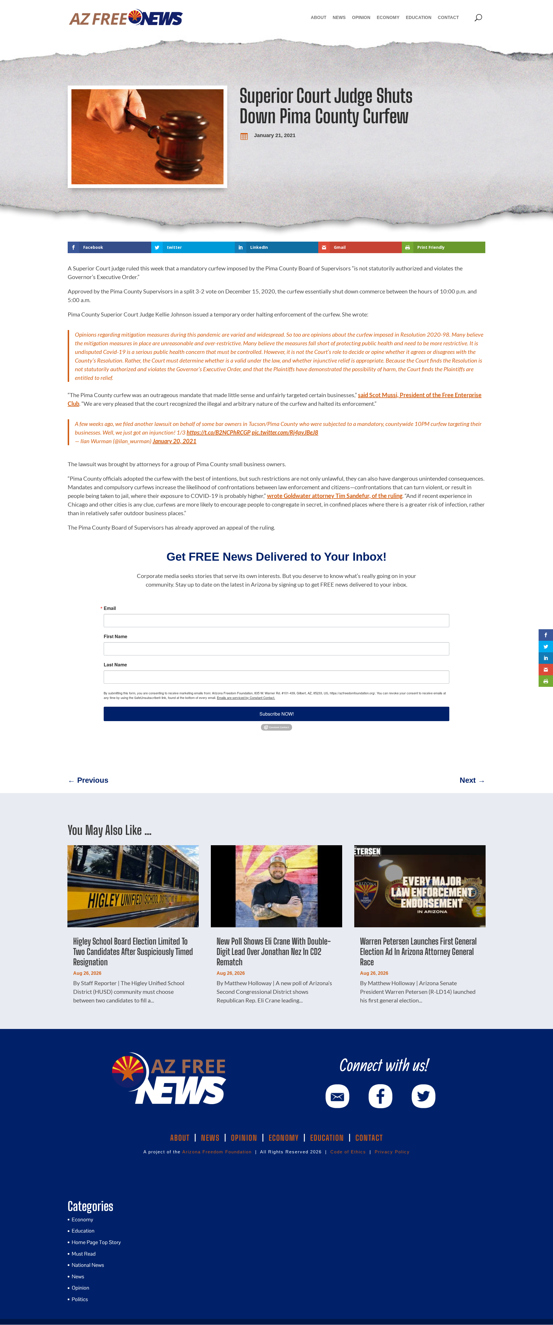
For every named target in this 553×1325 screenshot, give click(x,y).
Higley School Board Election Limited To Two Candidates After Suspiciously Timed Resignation (133, 951)
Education (418, 17)
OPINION (244, 1137)
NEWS (210, 1137)
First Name (115, 636)
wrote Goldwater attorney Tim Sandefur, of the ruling (334, 495)
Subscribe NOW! (277, 713)
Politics (80, 1299)
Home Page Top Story (96, 1242)
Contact (448, 17)
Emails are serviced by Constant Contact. (246, 697)
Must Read (84, 1253)
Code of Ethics (348, 1151)
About (318, 17)
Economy (388, 17)
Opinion (361, 17)
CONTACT (369, 1137)
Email (110, 608)
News (339, 17)
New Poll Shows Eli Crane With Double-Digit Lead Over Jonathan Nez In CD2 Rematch (274, 951)
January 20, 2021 (174, 440)
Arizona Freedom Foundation (217, 1151)
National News (88, 1265)
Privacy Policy (392, 1151)
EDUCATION (327, 1137)
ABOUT (180, 1137)
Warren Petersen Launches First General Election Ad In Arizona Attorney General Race (418, 951)
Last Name (115, 664)
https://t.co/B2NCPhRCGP (219, 432)
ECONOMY (284, 1137)
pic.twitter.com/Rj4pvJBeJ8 (285, 432)
